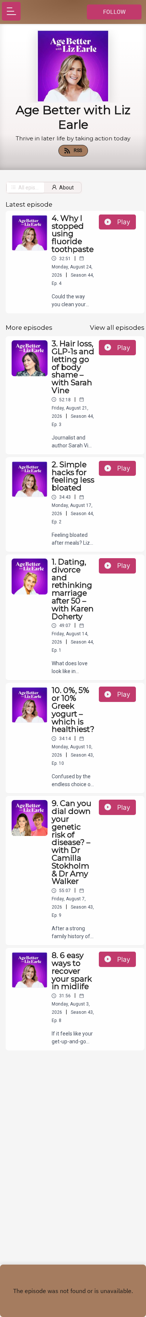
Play (123, 222)
